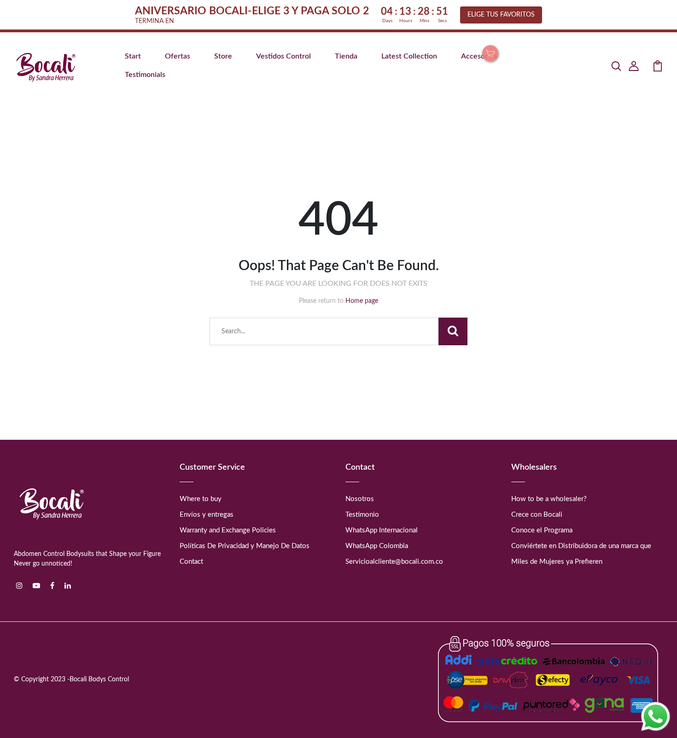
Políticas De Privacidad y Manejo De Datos (244, 546)
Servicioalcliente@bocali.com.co (394, 561)
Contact (191, 561)
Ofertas (177, 56)
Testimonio (362, 514)
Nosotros (359, 499)
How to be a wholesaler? (549, 499)
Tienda (346, 56)
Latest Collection (409, 56)
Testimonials (145, 74)
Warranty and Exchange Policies (228, 530)
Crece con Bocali (536, 514)
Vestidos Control (283, 56)
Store (223, 56)
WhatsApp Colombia (376, 546)
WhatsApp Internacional (381, 530)
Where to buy (201, 499)
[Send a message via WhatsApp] (655, 716)
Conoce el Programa (541, 530)
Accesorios (479, 56)
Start (133, 56)
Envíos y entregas (206, 514)
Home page (361, 301)
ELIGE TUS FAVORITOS (501, 15)
